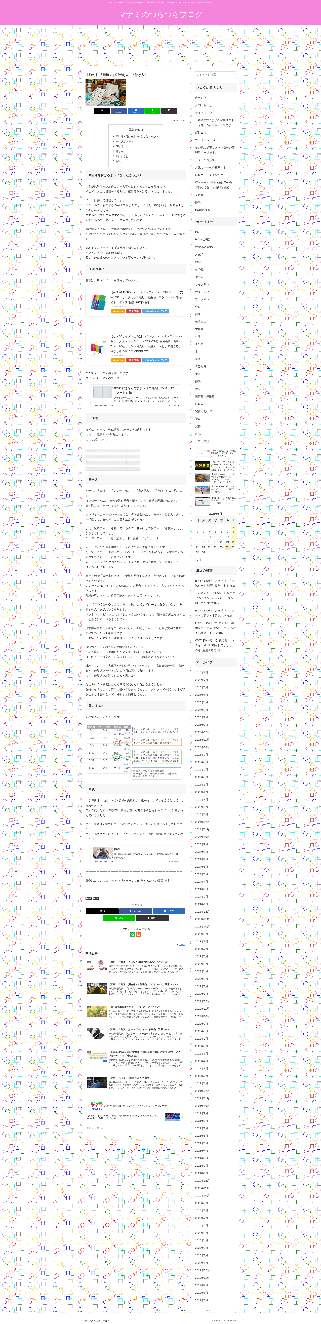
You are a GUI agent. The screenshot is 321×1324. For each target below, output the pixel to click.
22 (233, 541)
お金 (89, 898)
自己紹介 (200, 97)
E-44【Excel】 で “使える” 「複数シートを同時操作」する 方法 (215, 583)
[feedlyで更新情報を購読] (132, 934)
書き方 (119, 151)
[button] (169, 111)
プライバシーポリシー (209, 140)
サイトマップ (203, 112)
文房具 (199, 195)
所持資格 (200, 132)
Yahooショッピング (155, 311)
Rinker (122, 306)
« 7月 (198, 559)
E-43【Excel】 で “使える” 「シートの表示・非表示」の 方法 (214, 613)
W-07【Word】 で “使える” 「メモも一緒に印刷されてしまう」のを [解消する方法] (215, 645)
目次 (131, 129)
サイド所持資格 (205, 160)
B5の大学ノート (125, 141)
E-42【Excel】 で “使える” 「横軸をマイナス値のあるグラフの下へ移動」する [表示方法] (215, 627)
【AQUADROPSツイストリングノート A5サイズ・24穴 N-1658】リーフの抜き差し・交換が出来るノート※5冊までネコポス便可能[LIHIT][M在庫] (148, 297)
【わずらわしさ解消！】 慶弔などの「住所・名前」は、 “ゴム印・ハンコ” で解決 (215, 598)
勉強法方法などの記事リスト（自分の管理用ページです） (216, 123)
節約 (96, 898)
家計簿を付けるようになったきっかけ (137, 136)
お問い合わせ (203, 105)
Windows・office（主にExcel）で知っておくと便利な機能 (214, 185)
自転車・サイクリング (209, 175)
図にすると (122, 156)
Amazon (118, 311)
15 (233, 536)
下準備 (119, 146)
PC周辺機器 (202, 209)
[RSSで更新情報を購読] (138, 934)
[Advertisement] (160, 45)
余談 (118, 161)
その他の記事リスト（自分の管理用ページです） (215, 150)
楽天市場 (134, 311)
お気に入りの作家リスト (210, 167)
